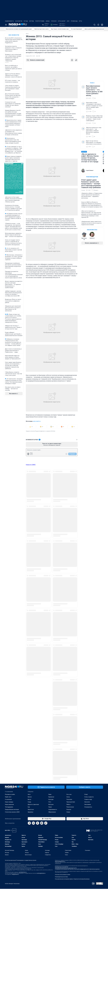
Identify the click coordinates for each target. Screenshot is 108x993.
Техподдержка (9, 598)
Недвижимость (9, 21)
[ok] (37, 614)
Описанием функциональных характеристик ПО (66, 659)
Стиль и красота (89, 588)
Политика (69, 591)
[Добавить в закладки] (72, 60)
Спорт (86, 586)
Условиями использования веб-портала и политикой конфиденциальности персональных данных (77, 660)
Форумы (31, 21)
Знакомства (18, 21)
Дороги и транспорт (33, 596)
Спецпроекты (88, 598)
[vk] (33, 614)
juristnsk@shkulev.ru (41, 665)
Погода (26, 21)
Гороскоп (54, 21)
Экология (87, 593)
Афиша (48, 21)
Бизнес (30, 588)
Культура (50, 591)
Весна (29, 591)
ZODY (68, 21)
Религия (68, 601)
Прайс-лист (8, 588)
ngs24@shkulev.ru (23, 663)
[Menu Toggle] (6, 24)
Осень (68, 588)
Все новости (14, 35)
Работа (68, 596)
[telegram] (29, 614)
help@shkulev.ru (15, 666)
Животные (31, 601)
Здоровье (30, 603)
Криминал (51, 588)
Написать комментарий (37, 60)
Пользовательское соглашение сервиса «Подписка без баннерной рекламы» (72, 670)
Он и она (68, 586)
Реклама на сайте (10, 586)
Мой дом (50, 596)
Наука (50, 598)
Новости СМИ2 (30, 464)
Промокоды (74, 21)
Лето (49, 593)
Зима (49, 586)
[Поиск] (94, 24)
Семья (68, 603)
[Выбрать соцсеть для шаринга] (76, 60)
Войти (31, 454)
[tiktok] (45, 614)
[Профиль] (102, 24)
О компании (8, 591)
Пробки (54, 24)
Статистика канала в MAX (12, 603)
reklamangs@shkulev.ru (60, 653)
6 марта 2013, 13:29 (30, 56)
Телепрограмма (39, 21)
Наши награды (9, 593)
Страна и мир (88, 591)
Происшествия (70, 593)
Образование (52, 603)
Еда (29, 598)
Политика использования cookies (62, 666)
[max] (41, 614)
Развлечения (70, 598)
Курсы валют (62, 21)
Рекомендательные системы (61, 668)
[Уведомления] (98, 24)
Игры (80, 21)
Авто (29, 586)
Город (29, 593)
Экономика (87, 596)
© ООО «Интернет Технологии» (12, 675)
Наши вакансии (9, 596)
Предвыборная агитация (12, 601)
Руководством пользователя (61, 658)
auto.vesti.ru (37, 421)
